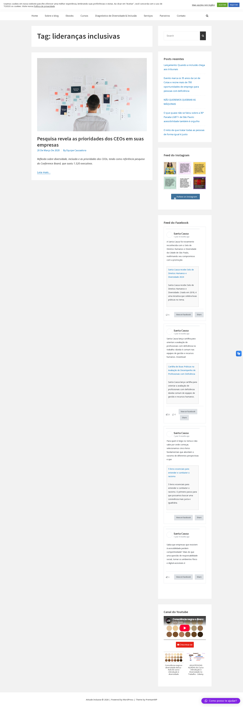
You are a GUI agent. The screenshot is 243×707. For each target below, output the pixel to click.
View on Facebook (183, 314)
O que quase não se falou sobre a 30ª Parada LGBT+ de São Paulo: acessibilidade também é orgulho (184, 117)
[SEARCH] (203, 35)
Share (199, 314)
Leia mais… (43, 172)
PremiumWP (151, 699)
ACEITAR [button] (222, 5)
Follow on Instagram (186, 196)
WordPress (128, 699)
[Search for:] (185, 35)
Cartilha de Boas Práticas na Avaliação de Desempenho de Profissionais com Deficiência (181, 370)
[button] (174, 665)
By (74, 150)
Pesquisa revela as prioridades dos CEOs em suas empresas (90, 141)
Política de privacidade (44, 6)
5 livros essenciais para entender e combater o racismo (179, 473)
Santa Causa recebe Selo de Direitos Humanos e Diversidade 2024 (181, 273)
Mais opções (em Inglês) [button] (203, 5)
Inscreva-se (186, 644)
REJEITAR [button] (234, 5)
